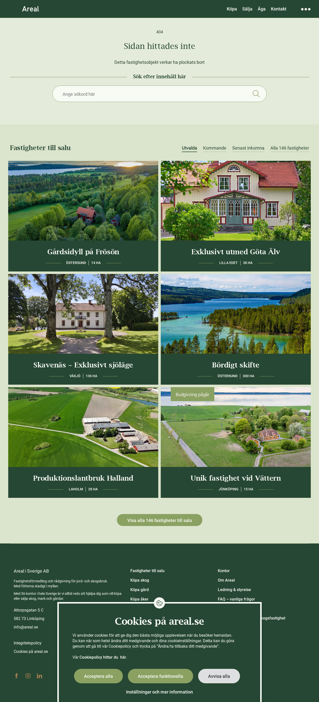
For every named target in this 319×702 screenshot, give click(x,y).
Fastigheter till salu (147, 570)
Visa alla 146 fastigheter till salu (159, 520)
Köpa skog (139, 580)
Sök (256, 94)
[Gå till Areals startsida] (30, 8)
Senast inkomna (248, 148)
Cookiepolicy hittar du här (103, 657)
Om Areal (226, 580)
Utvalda (189, 148)
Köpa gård (139, 589)
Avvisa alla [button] (219, 676)
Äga (262, 8)
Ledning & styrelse (234, 589)
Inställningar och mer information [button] (159, 692)
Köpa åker (139, 599)
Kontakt (278, 8)
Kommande (214, 148)
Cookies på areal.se (31, 651)
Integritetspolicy (28, 643)
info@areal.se (26, 627)
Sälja (247, 8)
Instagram (28, 675)
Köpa (232, 8)
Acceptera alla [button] (98, 676)
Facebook (16, 675)
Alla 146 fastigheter (289, 148)
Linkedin (39, 675)
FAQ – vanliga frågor (236, 599)
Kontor (224, 570)
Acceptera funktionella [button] (160, 676)
